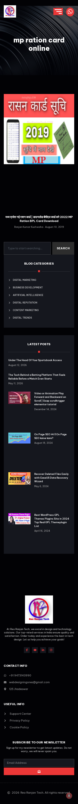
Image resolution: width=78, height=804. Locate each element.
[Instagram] (51, 650)
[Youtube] (35, 650)
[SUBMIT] (39, 771)
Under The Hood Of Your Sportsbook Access (35, 360)
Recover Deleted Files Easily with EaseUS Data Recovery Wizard (51, 477)
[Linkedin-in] (43, 650)
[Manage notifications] (69, 796)
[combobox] (27, 248)
